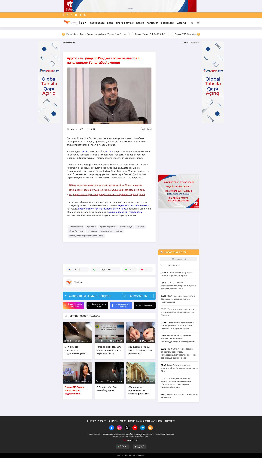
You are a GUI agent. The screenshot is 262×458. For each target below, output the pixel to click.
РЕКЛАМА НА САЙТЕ (96, 421)
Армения (91, 226)
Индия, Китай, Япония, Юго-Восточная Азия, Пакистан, (147, 34)
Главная (185, 42)
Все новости (97, 23)
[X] (127, 428)
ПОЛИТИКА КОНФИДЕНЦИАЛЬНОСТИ (145, 421)
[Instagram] (67, 15)
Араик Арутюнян (108, 226)
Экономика (168, 23)
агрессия (92, 231)
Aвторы (181, 23)
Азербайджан (76, 226)
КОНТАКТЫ (113, 421)
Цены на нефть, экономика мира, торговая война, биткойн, (90, 34)
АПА (108, 151)
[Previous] (63, 34)
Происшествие (125, 23)
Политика (152, 23)
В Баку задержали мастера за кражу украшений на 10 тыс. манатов (105, 185)
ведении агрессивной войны (133, 205)
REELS (110, 23)
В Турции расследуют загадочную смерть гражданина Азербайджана (107, 194)
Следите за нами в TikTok (99, 305)
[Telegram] (80, 15)
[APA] (131, 440)
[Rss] (85, 15)
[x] (72, 15)
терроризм (106, 231)
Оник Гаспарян (76, 231)
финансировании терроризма (125, 212)
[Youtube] (76, 15)
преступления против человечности (86, 235)
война (119, 231)
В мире (140, 23)
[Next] (198, 34)
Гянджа (140, 226)
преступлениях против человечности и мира (102, 208)
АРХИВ (123, 421)
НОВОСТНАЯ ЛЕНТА (175, 252)
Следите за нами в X (146, 305)
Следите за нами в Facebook (122, 305)
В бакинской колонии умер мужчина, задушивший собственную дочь (107, 189)
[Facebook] (63, 15)
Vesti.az (86, 151)
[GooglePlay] (122, 446)
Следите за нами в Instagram (75, 305)
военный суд (126, 226)
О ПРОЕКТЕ (170, 421)
